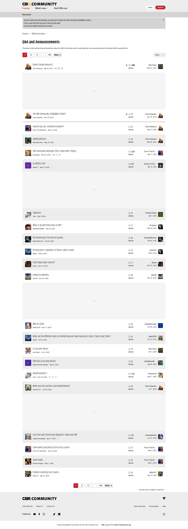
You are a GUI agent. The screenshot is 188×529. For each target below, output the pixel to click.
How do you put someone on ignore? (48, 127)
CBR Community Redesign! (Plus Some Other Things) (54, 151)
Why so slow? (38, 324)
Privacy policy (154, 506)
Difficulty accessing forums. (44, 361)
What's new (40, 8)
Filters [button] (157, 55)
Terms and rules (139, 506)
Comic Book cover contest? (44, 262)
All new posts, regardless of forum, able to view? (53, 250)
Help (58, 23)
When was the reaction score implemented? (51, 386)
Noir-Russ (153, 65)
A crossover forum (40, 349)
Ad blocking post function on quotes (48, 238)
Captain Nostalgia (39, 439)
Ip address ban (39, 164)
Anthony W (36, 327)
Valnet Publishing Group (122, 525)
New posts (26, 15)
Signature (37, 213)
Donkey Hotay (151, 213)
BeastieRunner (38, 241)
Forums (26, 8)
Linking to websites (41, 275)
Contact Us (51, 506)
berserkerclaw (38, 142)
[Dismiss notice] (163, 20)
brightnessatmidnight (40, 365)
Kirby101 (36, 476)
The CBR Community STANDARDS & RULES (77, 20)
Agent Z (35, 167)
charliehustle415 (151, 361)
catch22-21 (37, 389)
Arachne (153, 225)
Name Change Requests (43, 65)
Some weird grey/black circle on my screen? (51, 447)
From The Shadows (39, 130)
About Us (39, 506)
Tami (34, 216)
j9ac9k (35, 278)
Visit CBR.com (60, 8)
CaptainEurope (151, 324)
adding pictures (39, 139)
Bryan (35, 266)
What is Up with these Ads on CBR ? (47, 225)
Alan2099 (153, 336)
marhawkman (151, 435)
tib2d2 (35, 254)
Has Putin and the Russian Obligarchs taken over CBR (55, 435)
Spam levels (38, 460)
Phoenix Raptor (38, 463)
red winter (36, 352)
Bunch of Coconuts (152, 164)
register (35, 26)
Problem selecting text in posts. (46, 472)
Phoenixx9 (152, 374)
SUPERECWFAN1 (38, 229)
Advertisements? (40, 373)
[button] (47, 8)
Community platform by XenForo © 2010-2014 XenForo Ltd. (77, 525)
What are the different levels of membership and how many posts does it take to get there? (72, 336)
